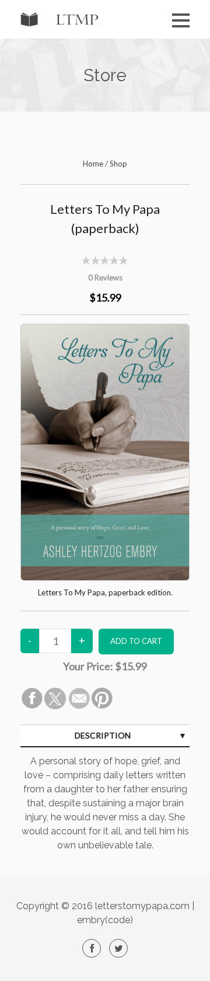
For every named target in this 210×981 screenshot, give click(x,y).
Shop (118, 163)
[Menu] (181, 20)
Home (93, 163)
